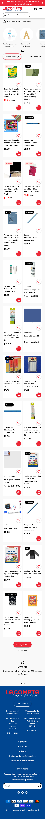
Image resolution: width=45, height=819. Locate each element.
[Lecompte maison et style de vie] (12, 9)
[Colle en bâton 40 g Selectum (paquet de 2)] (12, 364)
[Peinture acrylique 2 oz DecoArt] (32, 269)
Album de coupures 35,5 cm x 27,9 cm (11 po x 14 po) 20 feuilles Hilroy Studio (12, 240)
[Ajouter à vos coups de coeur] (18, 84)
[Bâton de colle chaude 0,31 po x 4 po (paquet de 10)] (32, 364)
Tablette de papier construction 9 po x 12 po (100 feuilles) (12, 142)
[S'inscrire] (39, 786)
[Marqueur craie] (12, 508)
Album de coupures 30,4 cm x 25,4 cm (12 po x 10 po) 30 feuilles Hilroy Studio (32, 94)
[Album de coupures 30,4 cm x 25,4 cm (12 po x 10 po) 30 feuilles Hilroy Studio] (32, 72)
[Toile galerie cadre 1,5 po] (12, 459)
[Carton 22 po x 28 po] (32, 316)
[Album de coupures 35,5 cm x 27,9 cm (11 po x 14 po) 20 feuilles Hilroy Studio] (12, 218)
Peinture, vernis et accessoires (9, 45)
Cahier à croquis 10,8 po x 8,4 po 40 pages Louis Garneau (12, 621)
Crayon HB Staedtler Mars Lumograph (30, 142)
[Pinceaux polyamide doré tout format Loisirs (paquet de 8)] (12, 316)
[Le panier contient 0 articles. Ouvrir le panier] (35, 9)
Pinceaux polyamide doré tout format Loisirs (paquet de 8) (12, 336)
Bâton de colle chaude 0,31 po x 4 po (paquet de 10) (32, 383)
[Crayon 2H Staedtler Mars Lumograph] (12, 410)
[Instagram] (26, 792)
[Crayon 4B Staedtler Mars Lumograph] (32, 508)
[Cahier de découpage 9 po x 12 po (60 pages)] (32, 600)
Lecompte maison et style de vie (26, 810)
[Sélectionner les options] (18, 492)
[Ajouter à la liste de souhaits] (18, 84)
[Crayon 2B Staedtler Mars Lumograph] (32, 218)
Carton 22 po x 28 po (31, 337)
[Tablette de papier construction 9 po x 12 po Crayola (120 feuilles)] (12, 72)
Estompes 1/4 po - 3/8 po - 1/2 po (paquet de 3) (11, 288)
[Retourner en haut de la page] (39, 804)
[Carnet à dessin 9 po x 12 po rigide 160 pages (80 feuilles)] (12, 169)
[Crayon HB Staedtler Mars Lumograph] (32, 123)
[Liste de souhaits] (30, 9)
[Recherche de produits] (22, 15)
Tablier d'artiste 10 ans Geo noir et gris (32, 572)
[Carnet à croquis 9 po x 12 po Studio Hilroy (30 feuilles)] (32, 169)
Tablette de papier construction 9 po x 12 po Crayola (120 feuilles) (12, 92)
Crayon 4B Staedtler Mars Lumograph (30, 527)
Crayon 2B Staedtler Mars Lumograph (30, 237)
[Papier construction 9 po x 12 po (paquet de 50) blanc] (32, 459)
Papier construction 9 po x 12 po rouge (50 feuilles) (12, 573)
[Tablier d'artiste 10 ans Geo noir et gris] (32, 554)
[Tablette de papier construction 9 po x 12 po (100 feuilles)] (12, 123)
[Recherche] (5, 14)
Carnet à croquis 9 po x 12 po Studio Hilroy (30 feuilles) (32, 188)
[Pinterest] (22, 792)
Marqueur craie (10, 528)
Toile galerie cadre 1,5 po (12, 481)
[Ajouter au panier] (18, 107)
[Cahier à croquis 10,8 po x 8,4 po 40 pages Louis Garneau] (12, 600)
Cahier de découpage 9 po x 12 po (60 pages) (31, 619)
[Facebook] (18, 792)
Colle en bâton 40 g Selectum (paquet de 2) (12, 383)
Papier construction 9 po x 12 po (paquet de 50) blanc (32, 480)
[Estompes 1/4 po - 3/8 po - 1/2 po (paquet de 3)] (12, 269)
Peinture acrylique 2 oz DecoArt (32, 291)
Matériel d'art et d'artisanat (20, 22)
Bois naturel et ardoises (26, 45)
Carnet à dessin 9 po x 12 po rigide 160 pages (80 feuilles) (11, 190)
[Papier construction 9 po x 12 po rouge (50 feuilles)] (12, 554)
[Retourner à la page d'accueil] (22, 693)
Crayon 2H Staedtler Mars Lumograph (10, 429)
